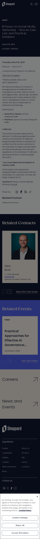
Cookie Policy (25, 510)
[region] (20, 516)
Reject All (20, 525)
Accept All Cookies (20, 533)
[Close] (37, 496)
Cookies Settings (20, 518)
